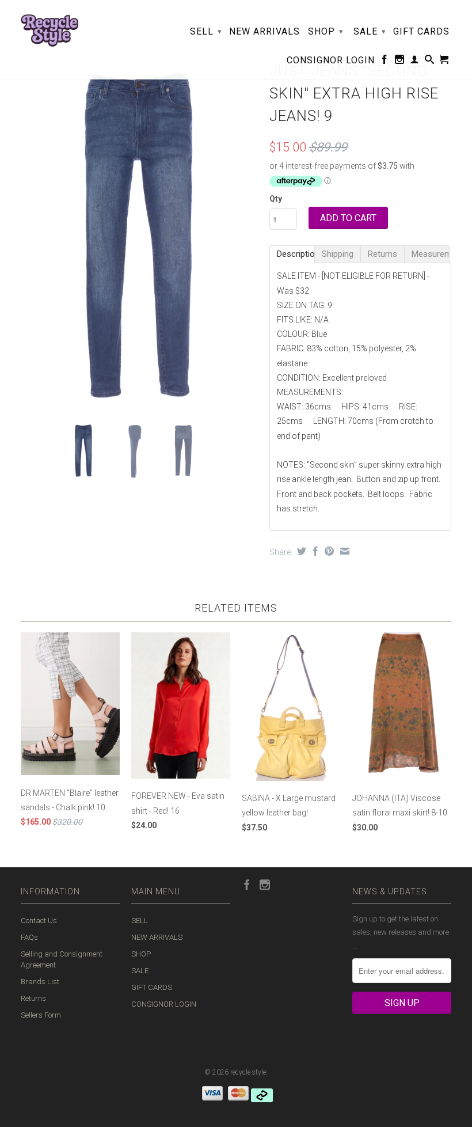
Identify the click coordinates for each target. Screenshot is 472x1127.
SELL (206, 31)
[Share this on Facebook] (314, 551)
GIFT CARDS (421, 31)
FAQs (29, 937)
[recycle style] (49, 28)
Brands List (40, 981)
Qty (275, 198)
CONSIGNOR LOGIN (331, 60)
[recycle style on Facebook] (385, 62)
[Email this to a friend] (343, 551)
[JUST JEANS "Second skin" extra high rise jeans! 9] (139, 235)
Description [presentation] (296, 254)
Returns (33, 998)
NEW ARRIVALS (264, 31)
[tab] (292, 254)
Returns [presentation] (382, 254)
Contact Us (39, 920)
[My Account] (415, 62)
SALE (369, 31)
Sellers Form (41, 1015)
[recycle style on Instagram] (400, 62)
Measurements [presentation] (431, 254)
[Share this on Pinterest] (328, 551)
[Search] (430, 62)
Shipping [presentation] (337, 254)
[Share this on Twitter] (300, 551)
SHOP (326, 31)
